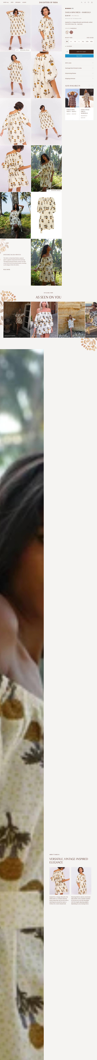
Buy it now (79, 56)
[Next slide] (92, 86)
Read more (6, 269)
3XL (91, 41)
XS (67, 41)
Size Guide (90, 37)
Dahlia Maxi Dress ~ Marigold (85, 111)
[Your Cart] (92, 2)
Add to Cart (81, 51)
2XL (87, 41)
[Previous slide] (89, 86)
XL (83, 41)
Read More (79, 24)
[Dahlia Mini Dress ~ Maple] (72, 98)
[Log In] (85, 2)
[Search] (81, 2)
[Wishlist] (88, 2)
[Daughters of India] (48, 2)
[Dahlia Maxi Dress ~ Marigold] (87, 98)
